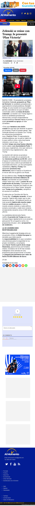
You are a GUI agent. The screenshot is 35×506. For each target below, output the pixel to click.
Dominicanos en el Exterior (10, 480)
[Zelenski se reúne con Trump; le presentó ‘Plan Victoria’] (17, 48)
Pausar (16, 70)
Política (18, 20)
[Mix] (22, 265)
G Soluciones (32, 504)
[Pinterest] (16, 265)
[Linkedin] (13, 265)
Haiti (4, 486)
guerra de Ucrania (17, 233)
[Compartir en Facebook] (13, 63)
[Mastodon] (19, 265)
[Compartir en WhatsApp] (11, 63)
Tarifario (5, 496)
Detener (23, 70)
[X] (7, 265)
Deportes (23, 20)
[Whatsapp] (26, 265)
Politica (5, 473)
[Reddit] (10, 265)
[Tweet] (16, 63)
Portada (5, 471)
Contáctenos (7, 498)
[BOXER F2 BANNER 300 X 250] (17, 364)
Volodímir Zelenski (9, 102)
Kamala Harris (20, 119)
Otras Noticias (10, 20)
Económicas (30, 20)
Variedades (6, 490)
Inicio (3, 20)
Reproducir (8, 70)
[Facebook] (3, 265)
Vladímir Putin (11, 136)
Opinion (5, 488)
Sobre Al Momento (8, 500)
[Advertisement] (17, 284)
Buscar (32, 24)
